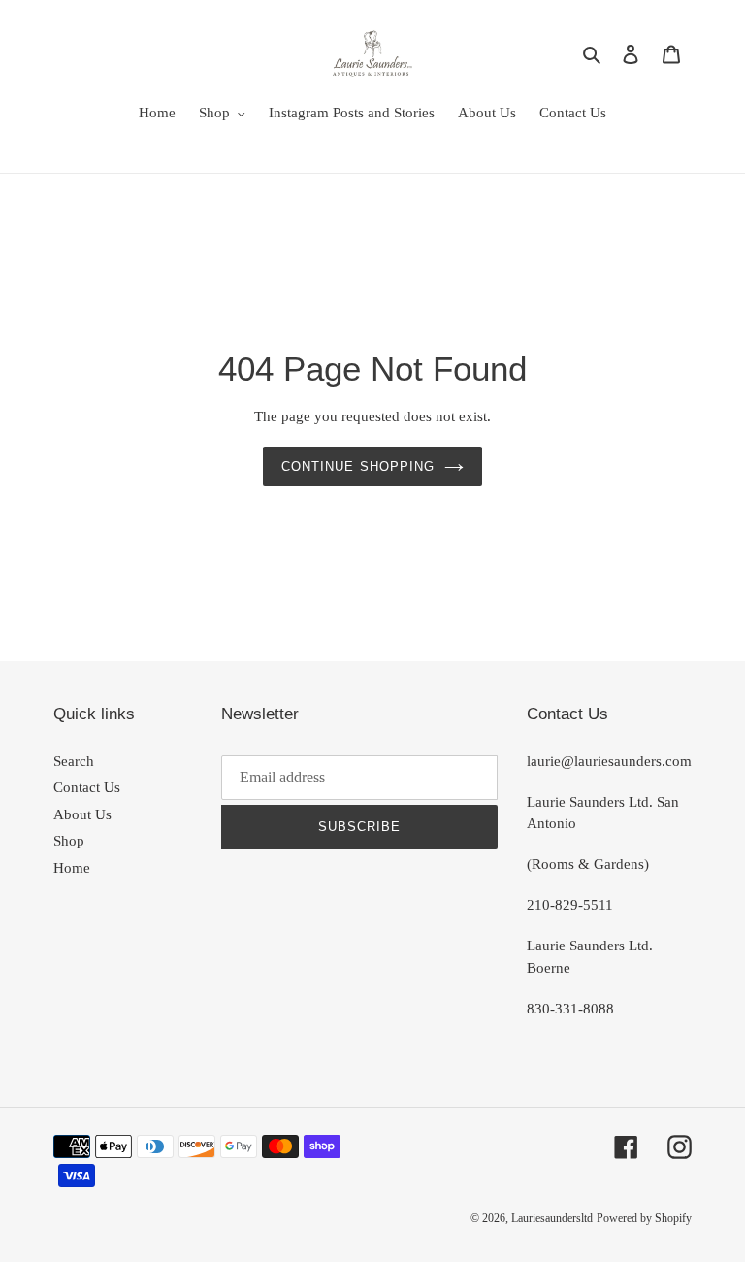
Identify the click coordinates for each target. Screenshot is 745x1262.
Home (71, 868)
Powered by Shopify (644, 1218)
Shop (68, 840)
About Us (82, 814)
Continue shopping (358, 466)
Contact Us (86, 787)
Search (73, 761)
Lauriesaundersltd (552, 1218)
